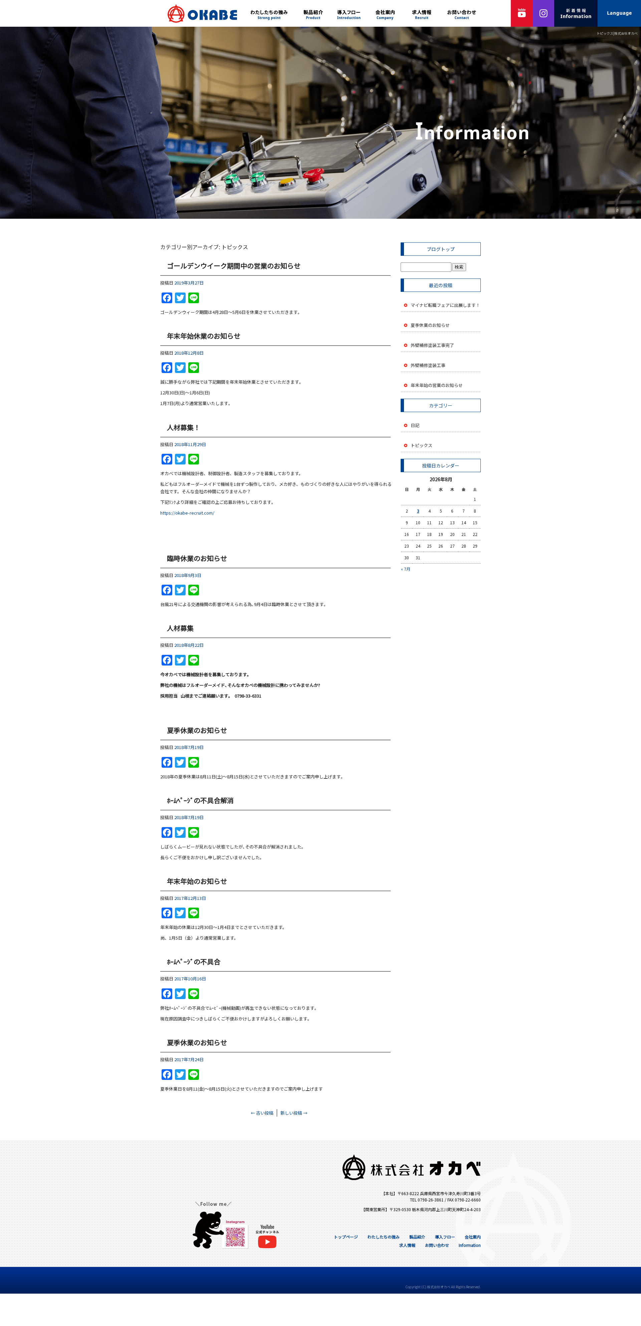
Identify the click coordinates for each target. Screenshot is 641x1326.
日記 (415, 425)
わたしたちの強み (270, 13)
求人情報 (422, 13)
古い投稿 (262, 1113)
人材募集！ (183, 427)
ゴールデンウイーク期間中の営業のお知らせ (233, 265)
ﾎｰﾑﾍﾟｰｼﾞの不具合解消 (200, 800)
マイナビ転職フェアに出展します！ (445, 305)
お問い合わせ (462, 13)
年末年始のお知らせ (197, 881)
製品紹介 (314, 13)
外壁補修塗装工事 (428, 365)
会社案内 (385, 13)
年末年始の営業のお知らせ (437, 385)
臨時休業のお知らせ (197, 558)
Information (470, 1245)
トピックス (421, 445)
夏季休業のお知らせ (197, 730)
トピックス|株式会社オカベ (617, 33)
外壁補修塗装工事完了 (432, 345)
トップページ (200, 13)
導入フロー (349, 13)
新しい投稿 (293, 1113)
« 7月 (405, 569)
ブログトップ (441, 249)
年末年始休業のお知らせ (203, 336)
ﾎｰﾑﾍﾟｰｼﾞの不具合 (193, 961)
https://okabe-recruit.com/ (187, 513)
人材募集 (180, 628)
